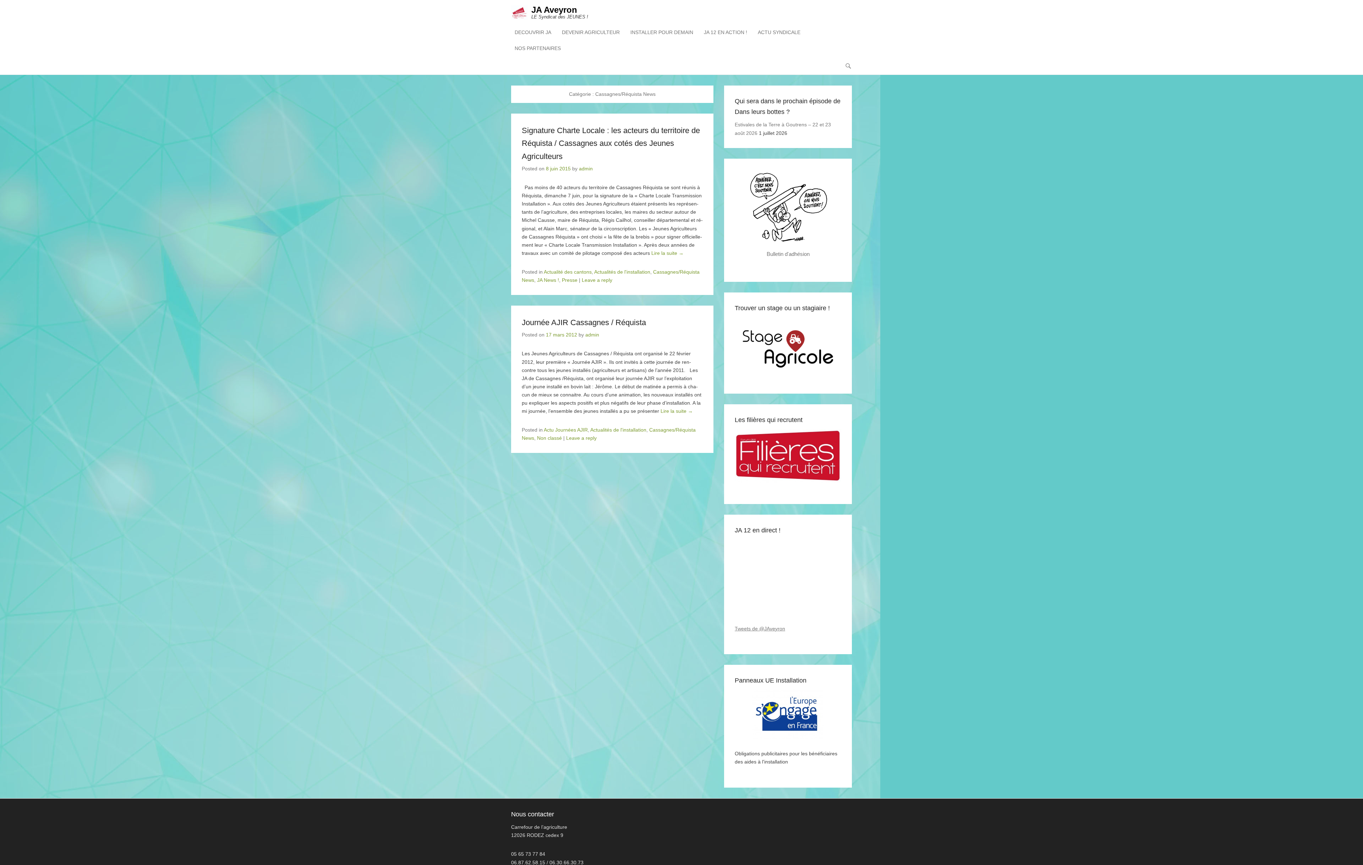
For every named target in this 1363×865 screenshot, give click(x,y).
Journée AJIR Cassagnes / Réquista (584, 322)
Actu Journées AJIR (566, 430)
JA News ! (548, 280)
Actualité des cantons (568, 272)
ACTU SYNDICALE (779, 32)
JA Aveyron (554, 10)
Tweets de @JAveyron (760, 628)
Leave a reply (597, 280)
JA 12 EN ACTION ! (725, 32)
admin (586, 168)
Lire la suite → (667, 253)
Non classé (549, 438)
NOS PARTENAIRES (538, 48)
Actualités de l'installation (622, 272)
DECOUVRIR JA (533, 32)
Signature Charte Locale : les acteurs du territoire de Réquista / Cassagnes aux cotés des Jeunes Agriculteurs (611, 143)
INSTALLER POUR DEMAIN (661, 32)
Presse (570, 280)
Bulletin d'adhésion (788, 254)
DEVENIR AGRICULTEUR (591, 32)
